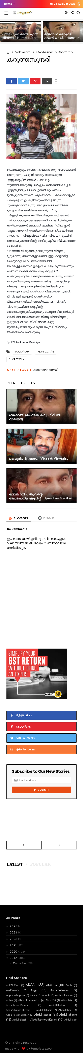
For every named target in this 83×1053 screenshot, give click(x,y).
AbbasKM (51, 1000)
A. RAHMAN (13, 985)
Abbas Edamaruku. (29, 1000)
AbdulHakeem (44, 1010)
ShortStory (65, 52)
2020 (14, 951)
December (20, 963)
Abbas (9, 1000)
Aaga (33, 990)
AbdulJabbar (65, 1010)
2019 (14, 958)
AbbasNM (67, 1000)
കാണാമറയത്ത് (45, 370)
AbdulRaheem (68, 1014)
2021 (14, 945)
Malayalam (22, 52)
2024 (14, 932)
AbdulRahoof (19, 1019)
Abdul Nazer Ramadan (18, 1005)
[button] (8, 3)
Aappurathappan (15, 995)
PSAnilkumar (44, 52)
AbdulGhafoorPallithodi (18, 1010)
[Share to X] (23, 81)
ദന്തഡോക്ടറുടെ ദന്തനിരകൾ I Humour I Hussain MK (62, 38)
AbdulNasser (42, 1014)
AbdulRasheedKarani (43, 1019)
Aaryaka (46, 995)
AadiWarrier (13, 990)
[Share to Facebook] (11, 81)
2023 (14, 939)
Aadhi (68, 985)
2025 (14, 926)
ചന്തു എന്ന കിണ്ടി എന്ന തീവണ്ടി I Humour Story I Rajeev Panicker (20, 38)
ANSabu (51, 985)
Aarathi (33, 995)
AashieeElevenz (64, 995)
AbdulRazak (70, 1019)
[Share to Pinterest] (35, 81)
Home (8, 4)
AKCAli (31, 985)
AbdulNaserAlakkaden (17, 1014)
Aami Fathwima (59, 990)
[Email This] (47, 81)
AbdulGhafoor (57, 1005)
